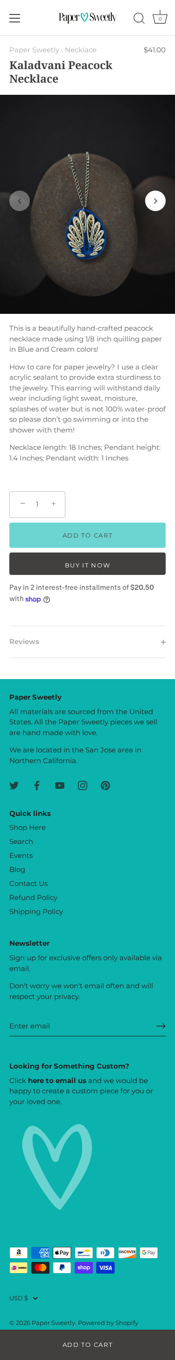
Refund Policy (33, 897)
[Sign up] (161, 1026)
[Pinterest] (105, 784)
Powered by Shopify (108, 1322)
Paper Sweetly (34, 49)
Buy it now (88, 565)
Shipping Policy (36, 911)
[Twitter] (14, 784)
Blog (17, 869)
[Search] (139, 19)
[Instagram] (82, 784)
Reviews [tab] (24, 641)
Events (21, 855)
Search (21, 841)
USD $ (18, 1298)
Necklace (81, 49)
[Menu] (15, 18)
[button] (19, 201)
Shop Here (27, 827)
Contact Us (28, 883)
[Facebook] (37, 784)
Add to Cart (88, 1344)
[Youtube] (59, 784)
